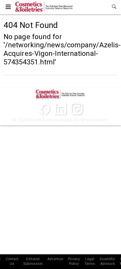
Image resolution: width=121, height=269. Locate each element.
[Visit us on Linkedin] (60, 109)
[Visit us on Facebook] (44, 109)
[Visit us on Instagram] (77, 109)
